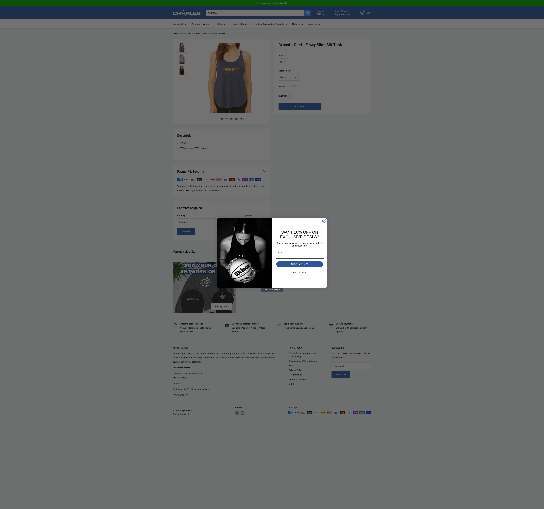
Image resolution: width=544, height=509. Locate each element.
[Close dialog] (324, 220)
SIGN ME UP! (299, 264)
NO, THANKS (299, 273)
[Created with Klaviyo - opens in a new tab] (272, 290)
